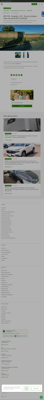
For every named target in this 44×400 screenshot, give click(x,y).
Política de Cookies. (9, 389)
